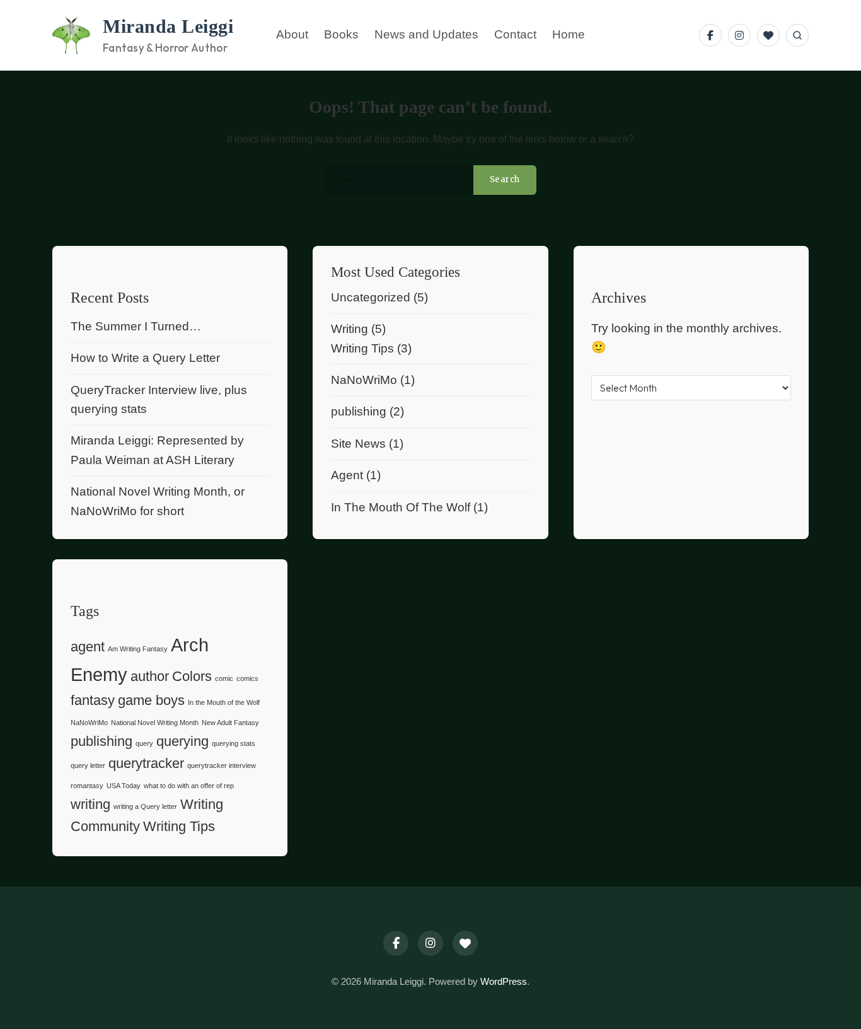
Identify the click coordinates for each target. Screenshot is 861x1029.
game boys (151, 700)
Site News (358, 443)
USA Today (124, 785)
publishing (358, 411)
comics (247, 678)
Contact (515, 35)
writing (90, 804)
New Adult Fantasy (230, 722)
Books (341, 35)
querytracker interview (221, 765)
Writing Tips (362, 348)
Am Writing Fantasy (138, 649)
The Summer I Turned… (136, 326)
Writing (349, 328)
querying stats (233, 743)
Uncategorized (370, 297)
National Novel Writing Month (155, 722)
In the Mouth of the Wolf (224, 702)
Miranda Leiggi (168, 26)
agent (88, 646)
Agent (347, 475)
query (144, 743)
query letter (88, 765)
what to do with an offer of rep (189, 785)
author (149, 676)
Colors (192, 676)
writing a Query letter (145, 806)
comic (224, 678)
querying (182, 741)
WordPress (503, 981)
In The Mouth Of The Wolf (400, 507)
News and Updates (426, 35)
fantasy (93, 700)
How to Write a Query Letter (145, 357)
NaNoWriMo (364, 380)
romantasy (87, 785)
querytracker (146, 763)
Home (568, 35)
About (292, 35)
